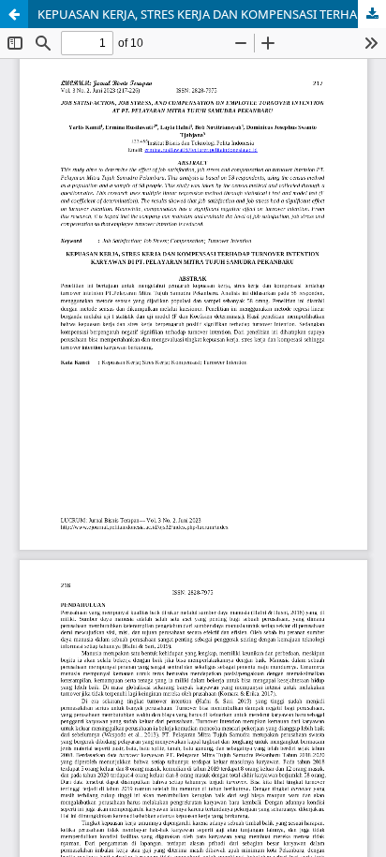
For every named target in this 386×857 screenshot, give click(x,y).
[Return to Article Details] (14, 14)
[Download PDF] (372, 14)
